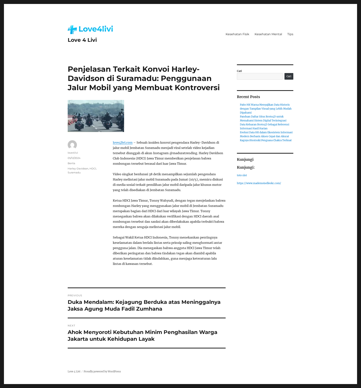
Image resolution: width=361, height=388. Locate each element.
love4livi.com (123, 142)
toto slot (242, 175)
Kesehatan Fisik (237, 34)
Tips (290, 34)
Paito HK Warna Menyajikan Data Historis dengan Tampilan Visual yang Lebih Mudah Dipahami (266, 108)
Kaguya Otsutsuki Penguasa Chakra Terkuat (266, 140)
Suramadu (74, 172)
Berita (71, 163)
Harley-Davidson (78, 168)
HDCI (92, 168)
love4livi (73, 152)
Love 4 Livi (82, 40)
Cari (239, 71)
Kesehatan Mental (268, 34)
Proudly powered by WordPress (102, 371)
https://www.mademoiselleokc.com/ (259, 183)
